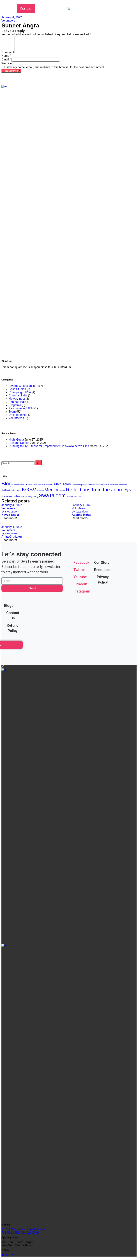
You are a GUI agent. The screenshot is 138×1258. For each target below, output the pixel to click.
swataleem (10, 511)
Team (12, 411)
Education (47, 484)
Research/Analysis (14, 496)
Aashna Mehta (81, 514)
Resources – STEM (21, 408)
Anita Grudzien (11, 536)
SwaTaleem (52, 495)
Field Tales (62, 484)
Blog (6, 483)
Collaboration (18, 485)
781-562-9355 (10, 1232)
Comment (7, 52)
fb (2, 1254)
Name (6, 55)
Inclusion (123, 485)
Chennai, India (18, 395)
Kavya (18, 491)
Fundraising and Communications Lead (88, 485)
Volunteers (8, 20)
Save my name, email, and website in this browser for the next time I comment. (55, 67)
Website (6, 63)
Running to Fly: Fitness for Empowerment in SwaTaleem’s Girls (49, 446)
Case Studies (17, 389)
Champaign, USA (20, 392)
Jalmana (8, 490)
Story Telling (32, 496)
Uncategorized (18, 414)
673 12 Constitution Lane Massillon (23, 1229)
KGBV (29, 489)
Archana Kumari (19, 442)
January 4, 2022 (11, 17)
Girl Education (112, 485)
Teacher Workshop (74, 496)
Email (6, 59)
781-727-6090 (30, 1232)
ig (7, 1254)
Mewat (62, 491)
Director (28, 484)
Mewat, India (17, 398)
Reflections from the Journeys (98, 489)
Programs (15, 405)
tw (12, 1254)
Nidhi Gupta (16, 439)
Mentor (51, 489)
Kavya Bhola (10, 514)
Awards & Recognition (23, 385)
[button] (26, 8)
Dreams (37, 485)
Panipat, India (17, 401)
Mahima (40, 491)
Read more (8, 518)
